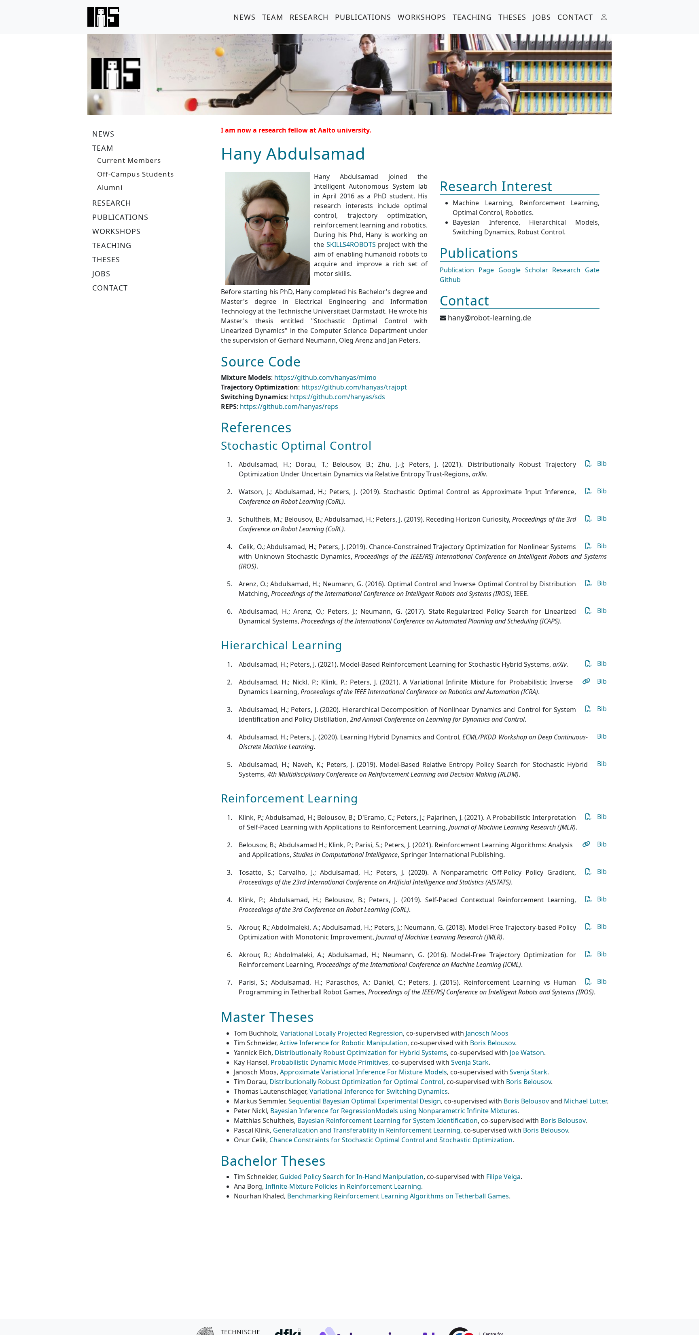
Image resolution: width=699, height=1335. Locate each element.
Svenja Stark (470, 1062)
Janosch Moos (487, 1033)
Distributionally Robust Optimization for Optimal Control (356, 1081)
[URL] (586, 681)
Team (272, 17)
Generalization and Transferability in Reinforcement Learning (366, 1130)
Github (450, 279)
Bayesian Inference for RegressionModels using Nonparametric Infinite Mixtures (393, 1110)
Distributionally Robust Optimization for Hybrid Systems (361, 1052)
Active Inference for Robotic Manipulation (343, 1042)
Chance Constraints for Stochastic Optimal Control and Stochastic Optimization (391, 1139)
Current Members (129, 160)
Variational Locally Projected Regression (341, 1033)
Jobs (542, 17)
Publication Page (467, 269)
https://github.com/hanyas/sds (337, 396)
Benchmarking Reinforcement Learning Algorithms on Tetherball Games (398, 1196)
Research (309, 17)
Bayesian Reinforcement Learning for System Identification (387, 1120)
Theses (512, 17)
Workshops (422, 17)
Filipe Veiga (503, 1176)
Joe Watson (527, 1052)
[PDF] (587, 463)
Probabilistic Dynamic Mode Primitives (329, 1062)
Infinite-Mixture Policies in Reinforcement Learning (343, 1186)
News (244, 17)
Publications (363, 17)
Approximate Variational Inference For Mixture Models (363, 1072)
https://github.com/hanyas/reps (289, 406)
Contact (575, 17)
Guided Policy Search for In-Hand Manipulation (352, 1176)
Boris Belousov (492, 1042)
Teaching (472, 17)
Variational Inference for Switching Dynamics (378, 1091)
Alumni (110, 187)
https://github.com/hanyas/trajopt (354, 387)
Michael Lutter (585, 1101)
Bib (602, 463)
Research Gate (575, 269)
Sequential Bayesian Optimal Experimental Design (364, 1101)
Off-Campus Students (135, 174)
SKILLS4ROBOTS (351, 244)
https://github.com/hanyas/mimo (325, 377)
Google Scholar (523, 269)
